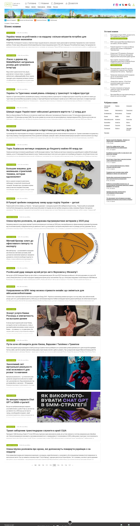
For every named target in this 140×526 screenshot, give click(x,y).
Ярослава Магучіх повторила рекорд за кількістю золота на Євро (122, 95)
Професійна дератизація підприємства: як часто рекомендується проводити (118, 178)
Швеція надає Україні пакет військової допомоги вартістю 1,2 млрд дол (46, 111)
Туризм (106, 110)
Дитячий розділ (128, 129)
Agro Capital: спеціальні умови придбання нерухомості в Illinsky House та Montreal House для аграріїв (122, 61)
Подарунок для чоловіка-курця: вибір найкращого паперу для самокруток (117, 173)
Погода (55, 7)
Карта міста (41, 7)
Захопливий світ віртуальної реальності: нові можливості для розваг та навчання (19, 368)
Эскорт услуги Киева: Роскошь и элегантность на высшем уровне (20, 316)
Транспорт (129, 110)
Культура (129, 119)
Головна (32, 3)
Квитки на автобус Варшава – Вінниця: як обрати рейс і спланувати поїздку (118, 140)
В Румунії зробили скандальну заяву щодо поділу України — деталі (42, 202)
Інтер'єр (117, 122)
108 (35, 465)
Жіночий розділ (108, 119)
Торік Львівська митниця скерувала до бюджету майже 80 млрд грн (44, 148)
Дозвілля (73, 3)
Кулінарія (107, 125)
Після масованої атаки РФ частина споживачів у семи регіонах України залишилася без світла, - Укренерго (121, 70)
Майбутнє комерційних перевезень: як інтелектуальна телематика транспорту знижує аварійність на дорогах (119, 185)
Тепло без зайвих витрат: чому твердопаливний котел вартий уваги (116, 147)
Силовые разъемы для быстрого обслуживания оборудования (116, 192)
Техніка (117, 106)
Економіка (107, 122)
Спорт (128, 116)
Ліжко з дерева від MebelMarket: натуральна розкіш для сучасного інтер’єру (20, 63)
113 (54, 465)
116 (66, 465)
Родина (128, 125)
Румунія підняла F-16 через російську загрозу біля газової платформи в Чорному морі (122, 48)
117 (70, 465)
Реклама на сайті (9, 525)
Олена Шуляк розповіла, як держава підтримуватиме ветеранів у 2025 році (47, 221)
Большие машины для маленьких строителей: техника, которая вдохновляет (19, 172)
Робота (117, 128)
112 (51, 465)
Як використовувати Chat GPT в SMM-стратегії (20, 401)
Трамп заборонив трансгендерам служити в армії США (36, 430)
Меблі (117, 116)
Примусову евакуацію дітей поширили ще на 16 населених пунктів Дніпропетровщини (122, 76)
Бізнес (106, 116)
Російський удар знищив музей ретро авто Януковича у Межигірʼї (42, 272)
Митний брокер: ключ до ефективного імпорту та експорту (19, 243)
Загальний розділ (107, 106)
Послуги (117, 125)
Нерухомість (119, 110)
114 (58, 465)
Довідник (58, 3)
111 (47, 465)
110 (43, 465)
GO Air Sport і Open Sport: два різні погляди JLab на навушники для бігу (118, 160)
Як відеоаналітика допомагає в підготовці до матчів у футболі (40, 130)
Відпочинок (118, 113)
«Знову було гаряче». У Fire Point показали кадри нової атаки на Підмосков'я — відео (120, 83)
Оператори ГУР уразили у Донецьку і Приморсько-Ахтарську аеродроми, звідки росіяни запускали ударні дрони (122, 55)
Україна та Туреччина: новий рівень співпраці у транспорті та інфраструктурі (47, 93)
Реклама (106, 133)
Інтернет (117, 119)
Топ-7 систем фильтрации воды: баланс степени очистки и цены (117, 166)
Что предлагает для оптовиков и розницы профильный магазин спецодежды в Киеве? (119, 199)
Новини (45, 3)
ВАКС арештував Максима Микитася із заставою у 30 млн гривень (122, 42)
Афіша (27, 7)
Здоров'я (129, 106)
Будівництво (108, 113)
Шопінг (33, 7)
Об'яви (49, 7)
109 (39, 465)
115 (62, 465)
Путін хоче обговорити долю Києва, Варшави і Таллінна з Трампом (42, 344)
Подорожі (107, 128)
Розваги (128, 113)
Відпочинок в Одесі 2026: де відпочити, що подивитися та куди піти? (122, 35)
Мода (128, 122)
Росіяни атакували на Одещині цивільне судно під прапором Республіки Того (120, 89)
